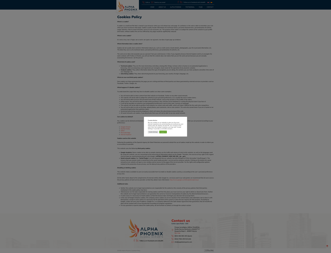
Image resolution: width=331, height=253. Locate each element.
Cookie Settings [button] (153, 132)
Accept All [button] (163, 132)
